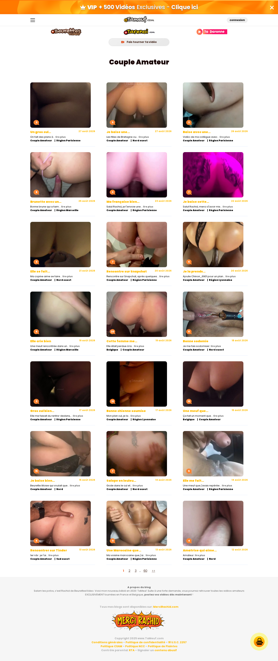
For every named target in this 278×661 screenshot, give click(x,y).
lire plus (60, 137)
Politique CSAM (111, 646)
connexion (237, 20)
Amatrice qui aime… (200, 550)
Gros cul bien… (42, 411)
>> (153, 571)
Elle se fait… (40, 271)
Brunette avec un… (45, 202)
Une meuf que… (195, 411)
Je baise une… (118, 132)
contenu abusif (166, 650)
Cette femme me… (121, 341)
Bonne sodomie (195, 341)
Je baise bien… (42, 480)
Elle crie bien (40, 341)
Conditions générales (107, 642)
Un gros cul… (40, 132)
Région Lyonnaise (220, 280)
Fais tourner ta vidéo (141, 42)
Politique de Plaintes (162, 646)
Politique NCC (135, 646)
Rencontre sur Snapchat (126, 271)
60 (145, 571)
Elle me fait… (193, 480)
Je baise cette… (196, 202)
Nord (59, 489)
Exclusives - (148, 7)
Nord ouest (140, 140)
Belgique (112, 349)
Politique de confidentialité (145, 642)
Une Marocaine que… (123, 550)
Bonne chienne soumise (126, 411)
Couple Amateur (41, 140)
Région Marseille (67, 210)
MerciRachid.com (165, 607)
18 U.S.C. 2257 (177, 642)
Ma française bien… (123, 202)
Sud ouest (63, 558)
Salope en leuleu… (121, 480)
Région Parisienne (68, 140)
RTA (131, 650)
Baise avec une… (197, 132)
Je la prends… (194, 271)
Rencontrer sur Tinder (48, 550)
